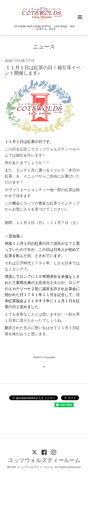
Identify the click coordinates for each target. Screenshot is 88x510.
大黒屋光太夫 (46, 283)
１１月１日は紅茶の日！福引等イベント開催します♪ (43, 70)
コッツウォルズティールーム (44, 460)
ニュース (44, 47)
